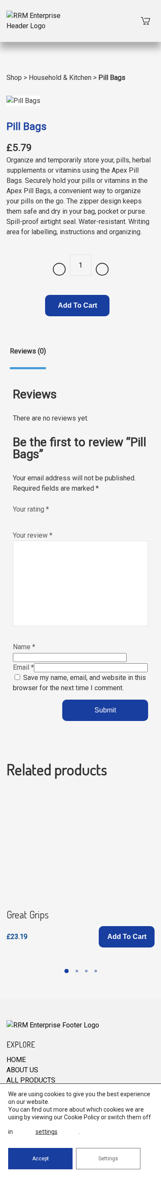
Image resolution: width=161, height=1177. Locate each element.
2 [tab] (77, 971)
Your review (32, 535)
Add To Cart (77, 305)
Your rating (31, 509)
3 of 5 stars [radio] (35, 519)
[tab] (28, 357)
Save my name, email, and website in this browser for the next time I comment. (79, 683)
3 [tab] (86, 971)
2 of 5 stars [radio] (26, 519)
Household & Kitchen (60, 78)
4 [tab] (95, 971)
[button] (127, 936)
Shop (14, 78)
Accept (40, 1159)
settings (47, 1131)
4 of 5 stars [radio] (44, 519)
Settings (108, 1159)
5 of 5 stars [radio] (53, 519)
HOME (16, 1060)
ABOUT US (22, 1070)
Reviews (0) (28, 351)
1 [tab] (66, 971)
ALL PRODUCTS (30, 1080)
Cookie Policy (82, 1117)
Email (23, 667)
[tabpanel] (80, 868)
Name (24, 647)
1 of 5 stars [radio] (17, 519)
